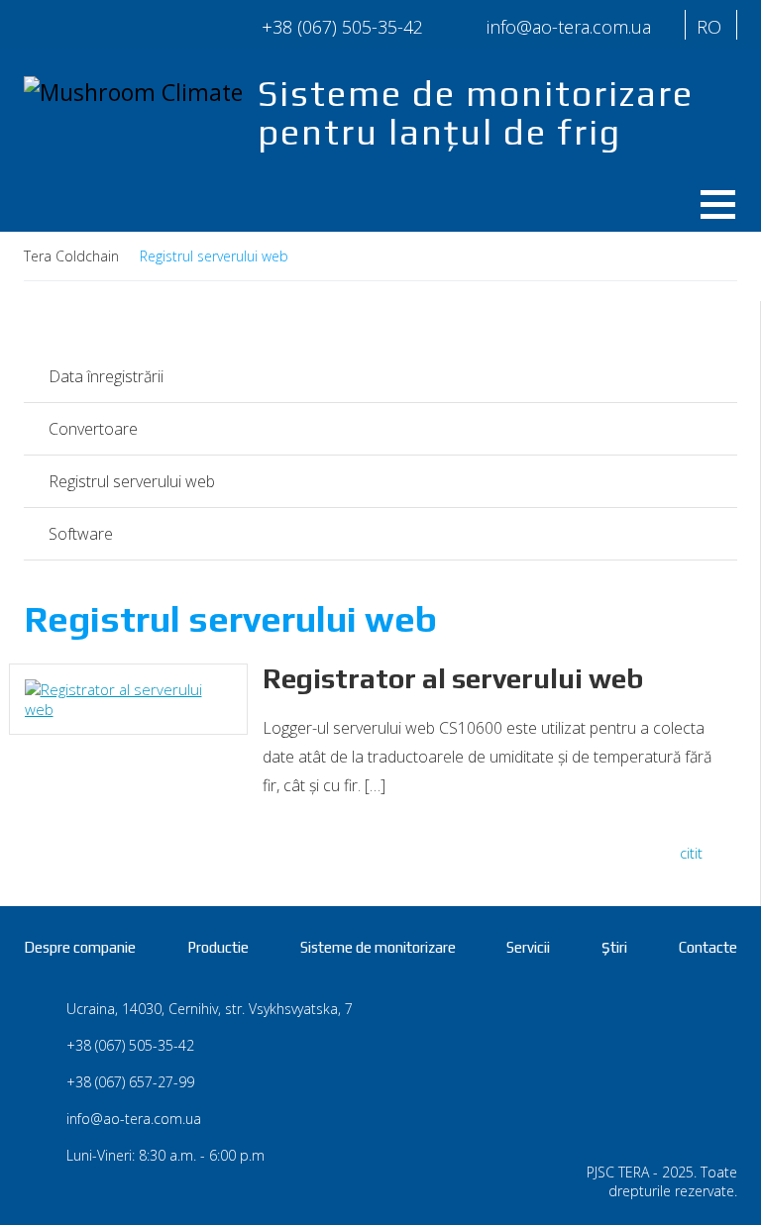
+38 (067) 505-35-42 (342, 27)
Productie (218, 947)
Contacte (708, 947)
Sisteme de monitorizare (378, 947)
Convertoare (93, 429)
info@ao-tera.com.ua (133, 1118)
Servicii (528, 947)
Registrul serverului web (132, 481)
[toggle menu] (710, 199)
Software (81, 534)
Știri (614, 947)
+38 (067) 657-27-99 (130, 1081)
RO (709, 27)
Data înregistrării (106, 376)
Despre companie (80, 947)
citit (691, 853)
